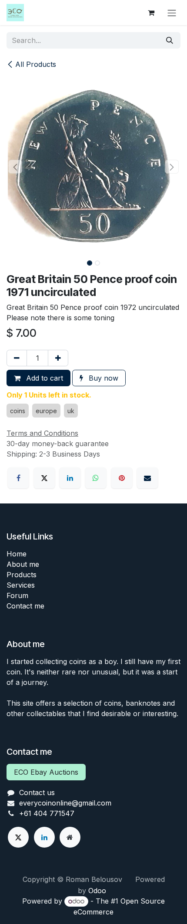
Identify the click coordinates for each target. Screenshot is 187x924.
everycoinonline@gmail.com (65, 803)
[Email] (147, 477)
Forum (17, 595)
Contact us (37, 792)
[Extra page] (70, 837)
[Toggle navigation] (171, 12)
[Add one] (58, 358)
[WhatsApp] (95, 477)
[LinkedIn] (70, 477)
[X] (44, 477)
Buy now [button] (102, 378)
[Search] (169, 40)
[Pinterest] (121, 477)
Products (22, 574)
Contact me (25, 606)
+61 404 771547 (46, 813)
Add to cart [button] (43, 378)
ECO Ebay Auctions (46, 772)
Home (17, 553)
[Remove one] (17, 358)
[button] (15, 167)
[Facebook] (18, 477)
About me (23, 564)
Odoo (97, 890)
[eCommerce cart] (151, 12)
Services (21, 585)
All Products (35, 64)
